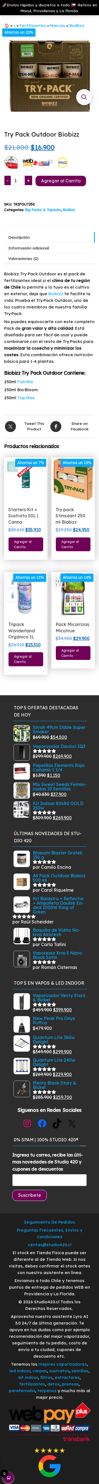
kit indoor (28, 1377)
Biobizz (55, 293)
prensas (70, 1384)
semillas (80, 1370)
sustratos (59, 1370)
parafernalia (22, 1390)
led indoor (19, 1370)
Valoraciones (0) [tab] (23, 258)
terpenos (46, 1390)
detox (53, 1384)
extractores (67, 1377)
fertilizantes (32, 1384)
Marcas (57, 25)
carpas (39, 1370)
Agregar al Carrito (61, 180)
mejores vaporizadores (62, 1364)
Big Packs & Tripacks (43, 209)
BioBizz (76, 25)
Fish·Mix (25, 381)
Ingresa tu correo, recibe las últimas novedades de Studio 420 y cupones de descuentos (47, 1162)
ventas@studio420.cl (50, 1244)
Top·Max (25, 397)
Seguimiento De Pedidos (49, 1222)
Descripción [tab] (19, 237)
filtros (46, 1377)
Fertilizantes (33, 25)
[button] (84, 97)
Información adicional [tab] (28, 248)
